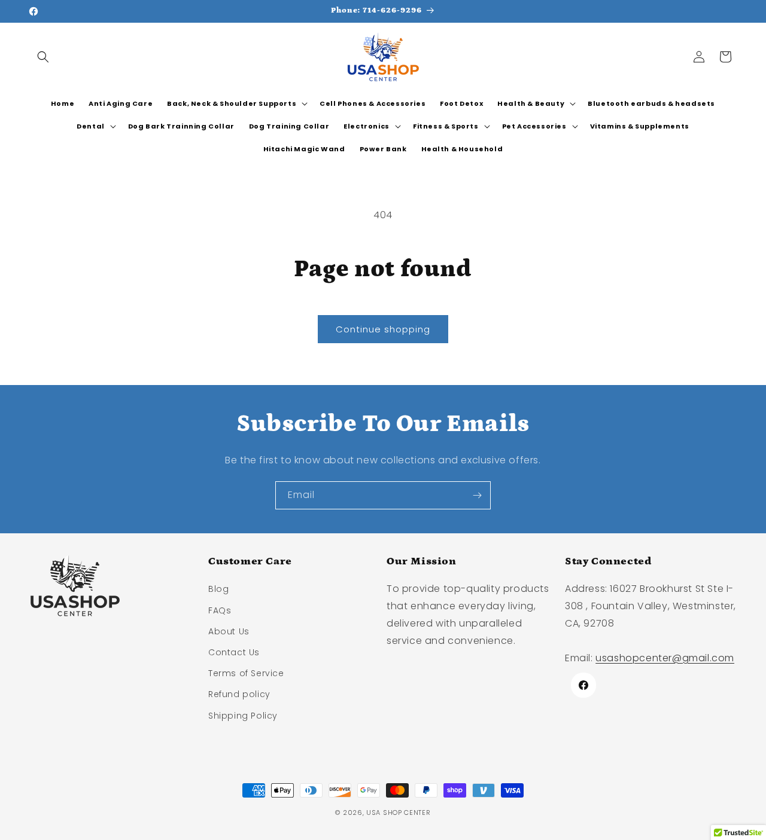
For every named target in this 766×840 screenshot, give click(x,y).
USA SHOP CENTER (398, 812)
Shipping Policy (243, 716)
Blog (218, 589)
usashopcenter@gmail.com (664, 658)
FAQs (219, 610)
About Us (229, 631)
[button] (43, 57)
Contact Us (234, 652)
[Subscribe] (477, 495)
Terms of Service (246, 673)
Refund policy (239, 694)
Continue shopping (383, 329)
